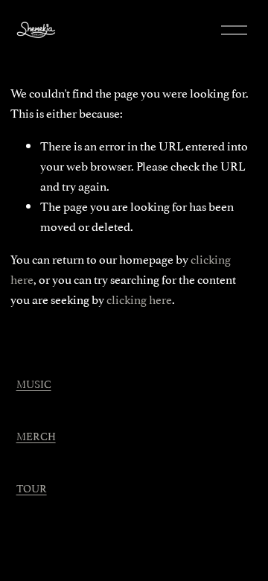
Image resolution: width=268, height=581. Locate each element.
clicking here (139, 299)
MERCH (36, 435)
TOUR (31, 487)
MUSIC (33, 383)
